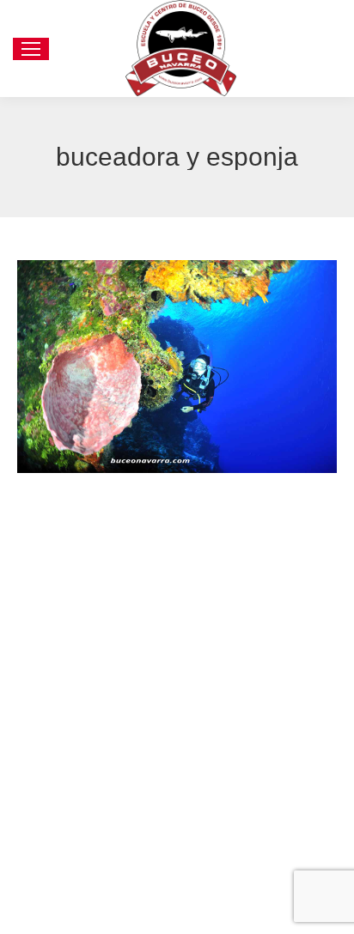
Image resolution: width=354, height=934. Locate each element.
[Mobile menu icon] (31, 49)
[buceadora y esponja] (177, 366)
